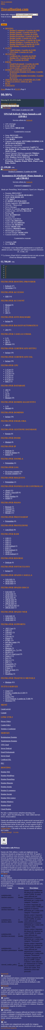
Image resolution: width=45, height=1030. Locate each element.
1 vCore (8, 370)
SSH (7, 296)
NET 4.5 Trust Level (12, 654)
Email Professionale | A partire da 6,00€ (24, 64)
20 (6, 396)
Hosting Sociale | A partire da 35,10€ (23, 38)
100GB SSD (9, 600)
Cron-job (8, 636)
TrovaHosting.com (14, 9)
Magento (8, 648)
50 (12, 104)
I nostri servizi (6, 709)
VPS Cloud (5, 745)
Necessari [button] (4, 874)
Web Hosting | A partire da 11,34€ (22, 46)
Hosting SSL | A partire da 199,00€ (22, 58)
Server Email (5, 756)
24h (6, 330)
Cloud (8, 48)
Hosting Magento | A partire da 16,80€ (24, 34)
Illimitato (8, 682)
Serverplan (9, 288)
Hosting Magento (7, 783)
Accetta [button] (15, 832)
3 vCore (8, 374)
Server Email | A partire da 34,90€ (22, 68)
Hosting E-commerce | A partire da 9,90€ (25, 30)
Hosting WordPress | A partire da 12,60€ (24, 44)
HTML (7, 640)
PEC (2, 763)
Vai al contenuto (6, 2)
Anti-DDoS (9, 530)
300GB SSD (9, 608)
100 (6, 313)
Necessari (6, 876)
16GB (7, 552)
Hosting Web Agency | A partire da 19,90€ (25, 40)
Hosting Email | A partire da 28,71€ (23, 66)
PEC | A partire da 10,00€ (19, 60)
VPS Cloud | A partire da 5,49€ (21, 52)
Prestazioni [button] (4, 986)
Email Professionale (8, 752)
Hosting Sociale (6, 794)
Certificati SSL (6, 760)
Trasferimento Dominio (9, 741)
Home (3, 89)
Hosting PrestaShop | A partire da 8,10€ (24, 36)
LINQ (7, 646)
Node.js (8, 656)
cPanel (7, 490)
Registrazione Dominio (9, 737)
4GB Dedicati (10, 546)
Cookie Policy (6, 725)
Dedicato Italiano (11, 453)
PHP (6, 662)
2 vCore (8, 372)
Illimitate (8, 344)
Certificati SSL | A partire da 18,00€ (23, 56)
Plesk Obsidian (10, 496)
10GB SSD (9, 581)
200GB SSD (9, 604)
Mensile (8, 513)
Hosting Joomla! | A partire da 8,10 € (23, 32)
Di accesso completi (12, 472)
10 (6, 307)
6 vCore (8, 377)
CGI (6, 634)
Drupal (7, 638)
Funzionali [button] (4, 974)
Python (7, 668)
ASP (6, 630)
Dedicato (8, 451)
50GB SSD (9, 583)
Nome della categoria (8, 14)
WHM (7, 498)
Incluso (7, 321)
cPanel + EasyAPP (11, 492)
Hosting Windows (7, 802)
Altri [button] (2, 1020)
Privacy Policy (6, 721)
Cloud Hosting (6, 809)
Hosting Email (6, 805)
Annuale (8, 511)
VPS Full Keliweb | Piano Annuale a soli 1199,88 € (22, 115)
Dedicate (8, 562)
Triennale (8, 509)
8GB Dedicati (10, 550)
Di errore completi (11, 473)
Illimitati (8, 305)
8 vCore (8, 379)
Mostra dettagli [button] (6, 832)
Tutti (14, 104)
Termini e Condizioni (8, 729)
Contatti (10, 86)
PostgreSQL (9, 664)
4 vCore (8, 375)
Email (8, 62)
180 (6, 425)
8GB (7, 548)
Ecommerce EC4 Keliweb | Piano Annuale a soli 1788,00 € (22, 176)
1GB (7, 538)
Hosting (9, 28)
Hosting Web (5, 772)
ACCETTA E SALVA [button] (9, 1028)
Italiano (7, 455)
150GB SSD (9, 602)
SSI (6, 672)
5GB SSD (8, 579)
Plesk (7, 494)
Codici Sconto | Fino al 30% (18, 82)
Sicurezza (10, 54)
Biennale (8, 507)
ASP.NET (8, 632)
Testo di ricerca (6, 17)
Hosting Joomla (6, 787)
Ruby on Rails (10, 670)
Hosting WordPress (7, 775)
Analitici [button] (4, 996)
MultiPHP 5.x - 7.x (11, 650)
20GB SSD (9, 596)
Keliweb (29, 120)
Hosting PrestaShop (8, 779)
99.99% (18, 89)
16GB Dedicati (10, 554)
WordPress (9, 674)
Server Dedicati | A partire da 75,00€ (23, 80)
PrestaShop (9, 666)
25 (10, 104)
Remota (8, 434)
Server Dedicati (6, 748)
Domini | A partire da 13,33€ (18, 70)
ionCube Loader (10, 642)
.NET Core (9, 628)
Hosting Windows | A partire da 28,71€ (24, 42)
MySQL (8, 652)
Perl (6, 658)
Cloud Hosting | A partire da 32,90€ (23, 50)
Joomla (7, 644)
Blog (7, 84)
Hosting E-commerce (8, 790)
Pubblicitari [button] (5, 1008)
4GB (7, 544)
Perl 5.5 (8, 660)
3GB (7, 542)
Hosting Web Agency (8, 798)
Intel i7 (7, 381)
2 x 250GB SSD (11, 606)
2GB (7, 540)
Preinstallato (9, 463)
